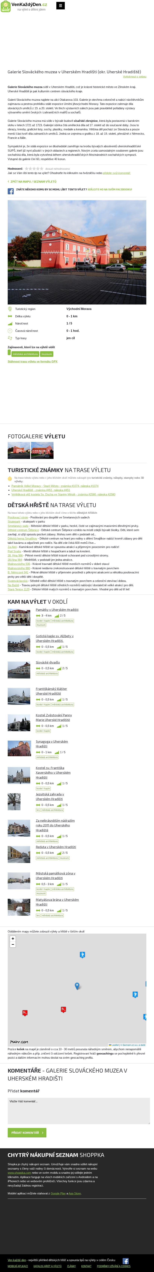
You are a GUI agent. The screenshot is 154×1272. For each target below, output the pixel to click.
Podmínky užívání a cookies (114, 1266)
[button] (77, 986)
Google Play (58, 1193)
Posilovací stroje (18, 517)
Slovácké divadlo (48, 662)
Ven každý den (17, 1260)
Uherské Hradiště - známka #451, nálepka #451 (40, 490)
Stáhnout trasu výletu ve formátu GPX (32, 361)
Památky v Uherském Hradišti (57, 609)
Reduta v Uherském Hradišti (56, 847)
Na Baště (13, 585)
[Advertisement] (77, 42)
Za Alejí (12, 547)
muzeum (47, 354)
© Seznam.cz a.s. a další (132, 1044)
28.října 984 (15, 559)
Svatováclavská (17, 580)
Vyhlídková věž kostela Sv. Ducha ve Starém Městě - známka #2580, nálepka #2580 (63, 494)
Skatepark (14, 521)
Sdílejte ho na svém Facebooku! (110, 189)
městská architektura (25, 354)
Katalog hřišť (42, 1266)
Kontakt (86, 1266)
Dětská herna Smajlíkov (22, 538)
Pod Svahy (14, 551)
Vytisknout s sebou (134, 76)
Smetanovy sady (18, 525)
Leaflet (115, 1044)
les (38, 810)
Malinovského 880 (19, 568)
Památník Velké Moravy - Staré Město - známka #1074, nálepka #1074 (54, 486)
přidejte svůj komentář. (117, 173)
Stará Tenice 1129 (18, 589)
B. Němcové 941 (18, 572)
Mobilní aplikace (18, 1266)
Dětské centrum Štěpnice (23, 530)
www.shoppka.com (19, 1172)
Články (71, 1266)
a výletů (56, 1266)
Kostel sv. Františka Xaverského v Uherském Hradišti (53, 772)
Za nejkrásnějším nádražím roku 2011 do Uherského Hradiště (55, 825)
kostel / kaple (43, 621)
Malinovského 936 (19, 563)
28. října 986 (15, 555)
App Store (75, 1193)
